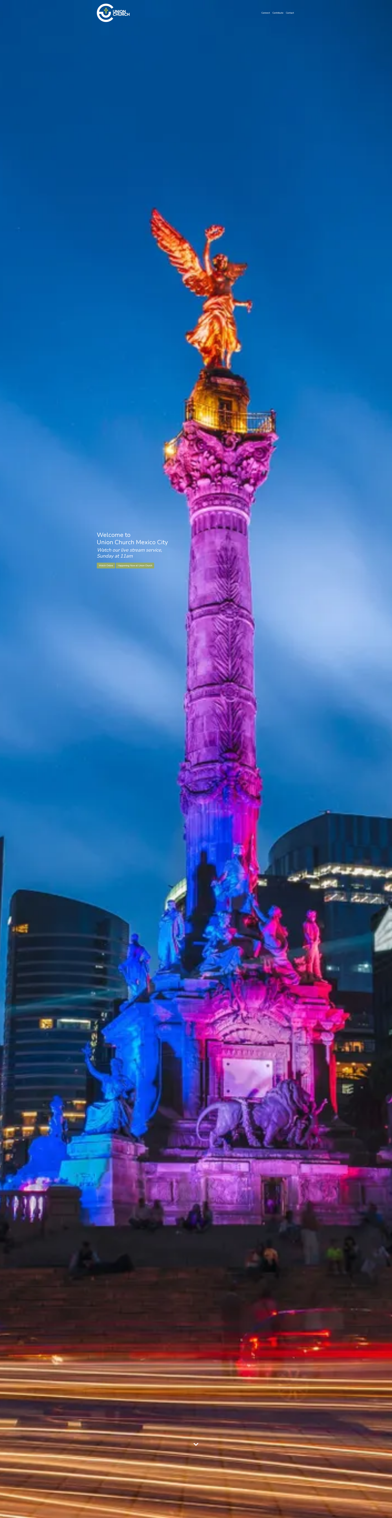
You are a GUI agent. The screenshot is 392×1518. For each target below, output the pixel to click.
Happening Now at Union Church (135, 565)
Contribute (277, 13)
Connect (265, 13)
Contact (290, 13)
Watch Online (106, 565)
